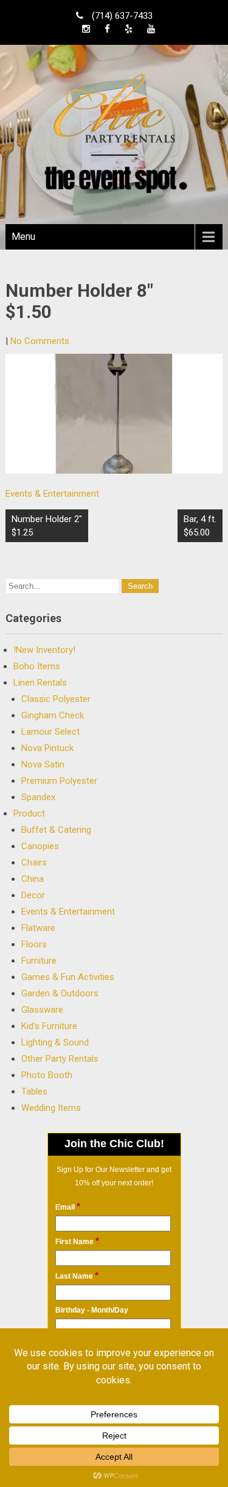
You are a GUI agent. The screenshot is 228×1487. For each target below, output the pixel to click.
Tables (34, 1091)
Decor (33, 895)
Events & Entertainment (52, 493)
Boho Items (36, 666)
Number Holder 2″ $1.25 (47, 526)
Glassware (42, 1009)
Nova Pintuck (47, 748)
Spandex (38, 797)
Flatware (38, 927)
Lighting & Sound (55, 1042)
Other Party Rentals (59, 1058)
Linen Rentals (40, 682)
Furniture (39, 960)
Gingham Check (52, 715)
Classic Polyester (56, 699)
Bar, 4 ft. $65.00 (200, 526)
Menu (23, 236)
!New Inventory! (44, 649)
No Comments (39, 341)
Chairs (34, 862)
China (32, 878)
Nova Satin (42, 764)
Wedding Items (51, 1107)
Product (29, 813)
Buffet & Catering (56, 829)
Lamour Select (50, 731)
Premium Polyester (59, 780)
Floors (34, 944)
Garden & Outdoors (59, 993)
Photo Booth (46, 1075)
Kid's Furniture (49, 1026)
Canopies (40, 846)
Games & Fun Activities (67, 977)
